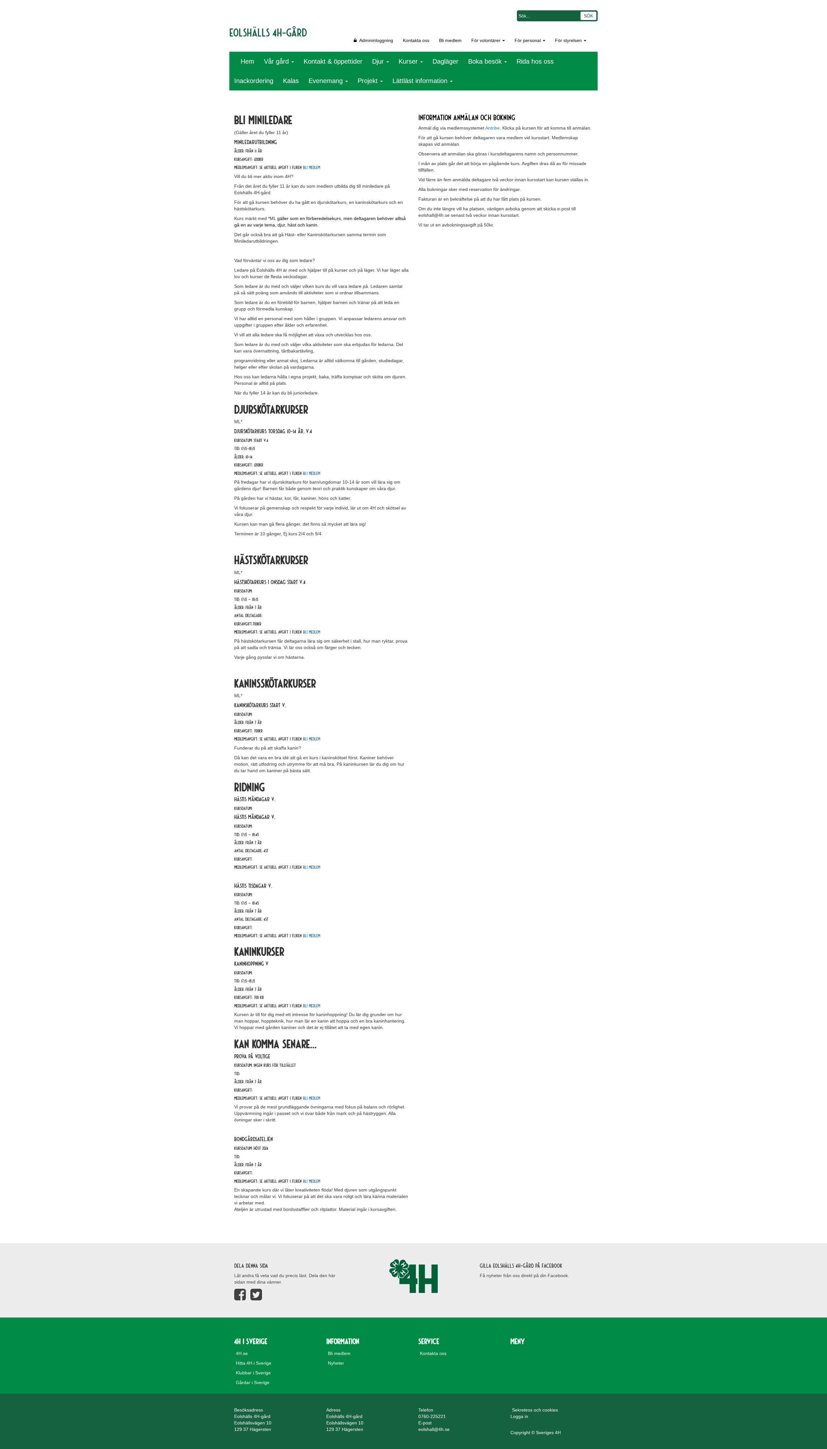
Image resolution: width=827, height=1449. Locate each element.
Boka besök (486, 61)
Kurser (409, 61)
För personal (528, 40)
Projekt (369, 80)
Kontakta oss (416, 40)
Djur (379, 61)
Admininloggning (375, 40)
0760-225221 (432, 1416)
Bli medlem (450, 40)
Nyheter (336, 1363)
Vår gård (277, 61)
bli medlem (311, 167)
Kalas (291, 80)
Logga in (519, 1416)
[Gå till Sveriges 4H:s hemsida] (413, 1276)
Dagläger (445, 61)
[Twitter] (256, 1294)
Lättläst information (421, 80)
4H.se (242, 1353)
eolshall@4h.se (434, 1429)
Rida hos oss (535, 61)
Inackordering (253, 80)
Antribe (492, 128)
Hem (247, 61)
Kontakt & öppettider (333, 61)
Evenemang (327, 80)
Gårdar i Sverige (252, 1382)
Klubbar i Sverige (253, 1372)
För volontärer (486, 40)
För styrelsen (569, 40)
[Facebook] (240, 1294)
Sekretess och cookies (535, 1409)
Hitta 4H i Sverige (253, 1363)
